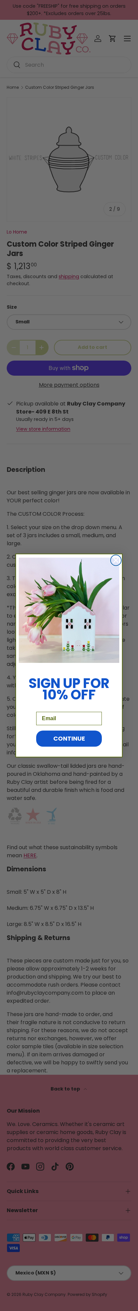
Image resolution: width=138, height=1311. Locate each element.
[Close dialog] (116, 560)
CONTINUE (69, 738)
